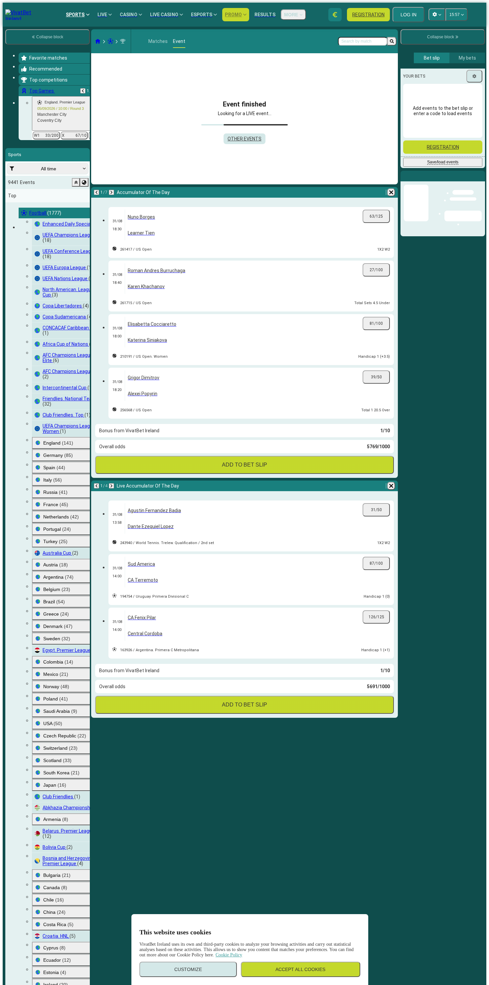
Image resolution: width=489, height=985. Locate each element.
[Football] (110, 41)
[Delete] (391, 192)
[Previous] (82, 91)
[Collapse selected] (76, 182)
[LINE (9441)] (98, 41)
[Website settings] (436, 14)
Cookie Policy (229, 954)
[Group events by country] (84, 182)
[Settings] (474, 76)
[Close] (479, 181)
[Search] (392, 41)
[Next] (111, 192)
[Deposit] (335, 14)
